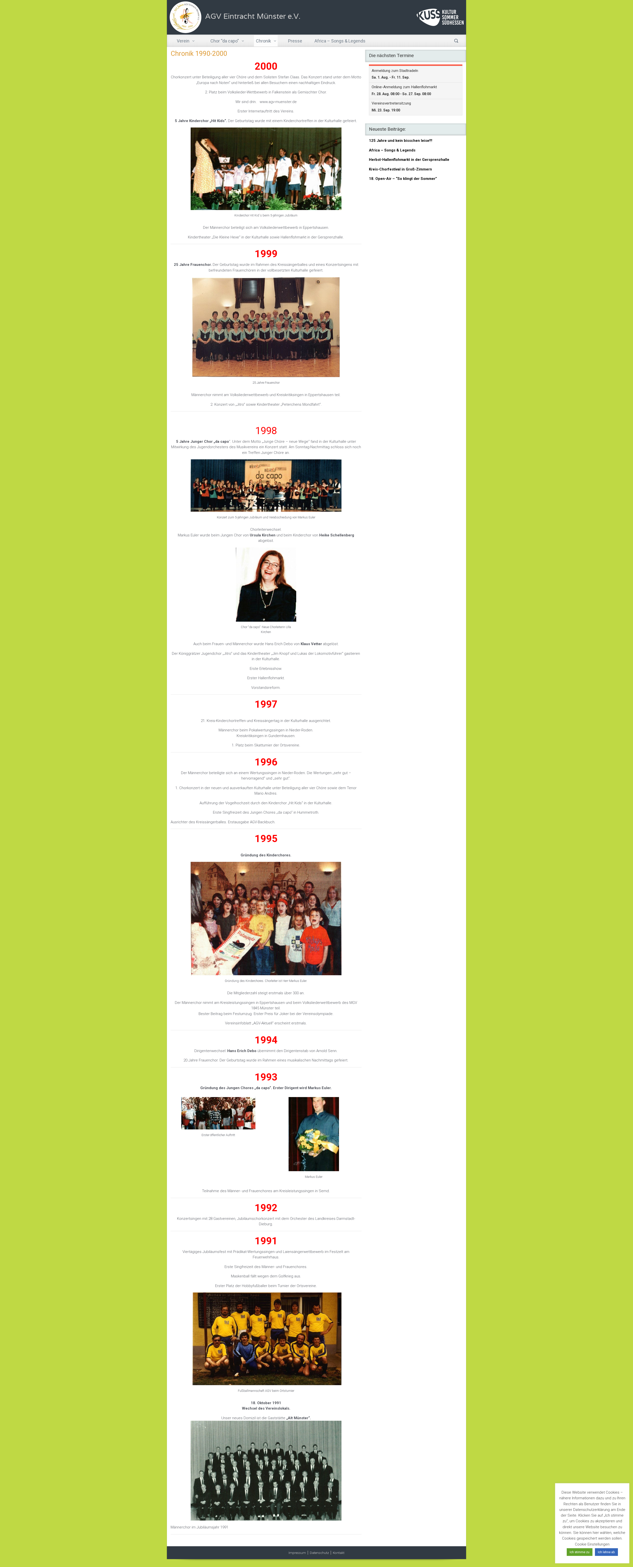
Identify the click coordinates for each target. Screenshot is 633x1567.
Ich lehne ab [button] (606, 1552)
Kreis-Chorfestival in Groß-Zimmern (400, 169)
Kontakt (338, 1553)
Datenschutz (319, 1553)
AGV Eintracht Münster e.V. (252, 16)
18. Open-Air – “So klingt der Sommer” (403, 178)
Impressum (297, 1553)
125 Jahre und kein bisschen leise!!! (400, 140)
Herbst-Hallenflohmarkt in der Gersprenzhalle (409, 159)
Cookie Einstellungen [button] (592, 1544)
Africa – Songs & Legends (392, 150)
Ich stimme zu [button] (579, 1552)
